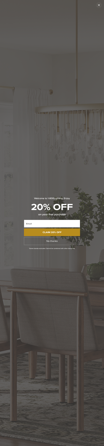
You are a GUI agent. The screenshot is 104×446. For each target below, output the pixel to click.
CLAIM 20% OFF (52, 232)
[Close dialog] (98, 5)
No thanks (52, 241)
